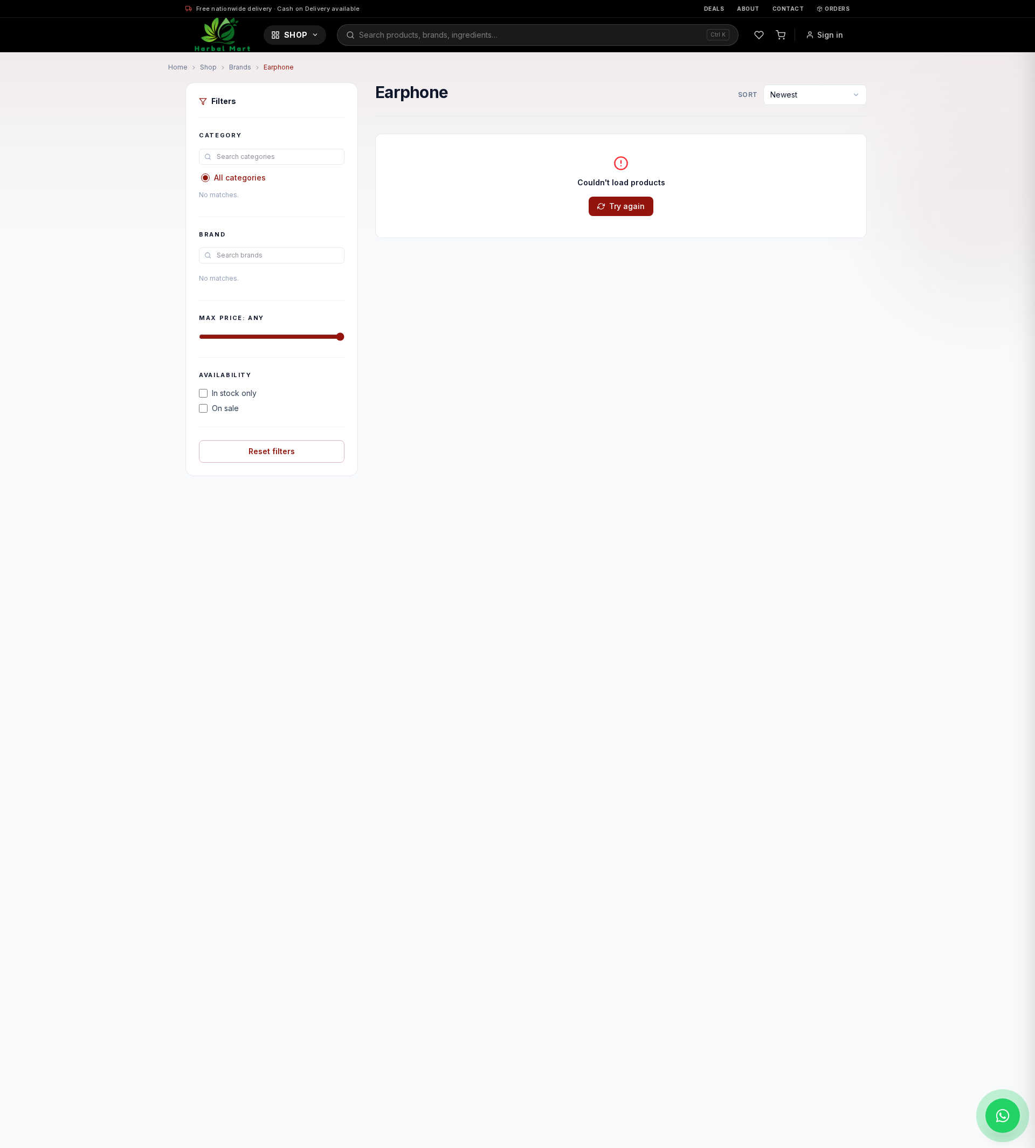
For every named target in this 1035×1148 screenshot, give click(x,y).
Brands (240, 67)
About (748, 8)
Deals (714, 8)
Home (178, 67)
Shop (295, 34)
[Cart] (780, 35)
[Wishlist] (759, 35)
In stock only (234, 393)
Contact (788, 8)
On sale (225, 408)
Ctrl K (718, 34)
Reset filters (272, 451)
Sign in (830, 34)
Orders (837, 8)
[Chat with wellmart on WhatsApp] (1002, 1115)
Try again (627, 206)
